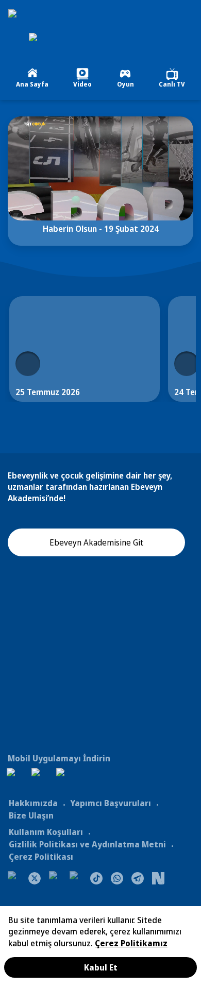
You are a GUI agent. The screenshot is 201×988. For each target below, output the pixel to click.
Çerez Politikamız (131, 943)
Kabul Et (101, 967)
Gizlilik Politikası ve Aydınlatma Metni (87, 844)
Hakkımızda (33, 803)
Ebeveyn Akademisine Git (96, 542)
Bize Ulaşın (31, 815)
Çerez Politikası (41, 856)
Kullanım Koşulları (46, 832)
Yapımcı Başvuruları (110, 803)
